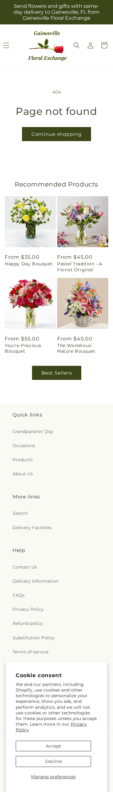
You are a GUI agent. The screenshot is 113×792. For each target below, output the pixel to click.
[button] (76, 45)
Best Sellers (56, 373)
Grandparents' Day (33, 431)
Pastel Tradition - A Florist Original (79, 266)
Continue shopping (56, 134)
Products (23, 459)
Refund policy (28, 623)
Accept (53, 746)
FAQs (18, 595)
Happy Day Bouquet (28, 264)
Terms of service (30, 652)
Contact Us (25, 567)
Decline (53, 761)
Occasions (24, 445)
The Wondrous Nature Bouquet (76, 348)
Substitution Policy (34, 638)
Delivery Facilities (32, 527)
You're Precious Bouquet (23, 348)
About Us (23, 474)
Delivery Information (35, 581)
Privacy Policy (28, 609)
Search (20, 513)
